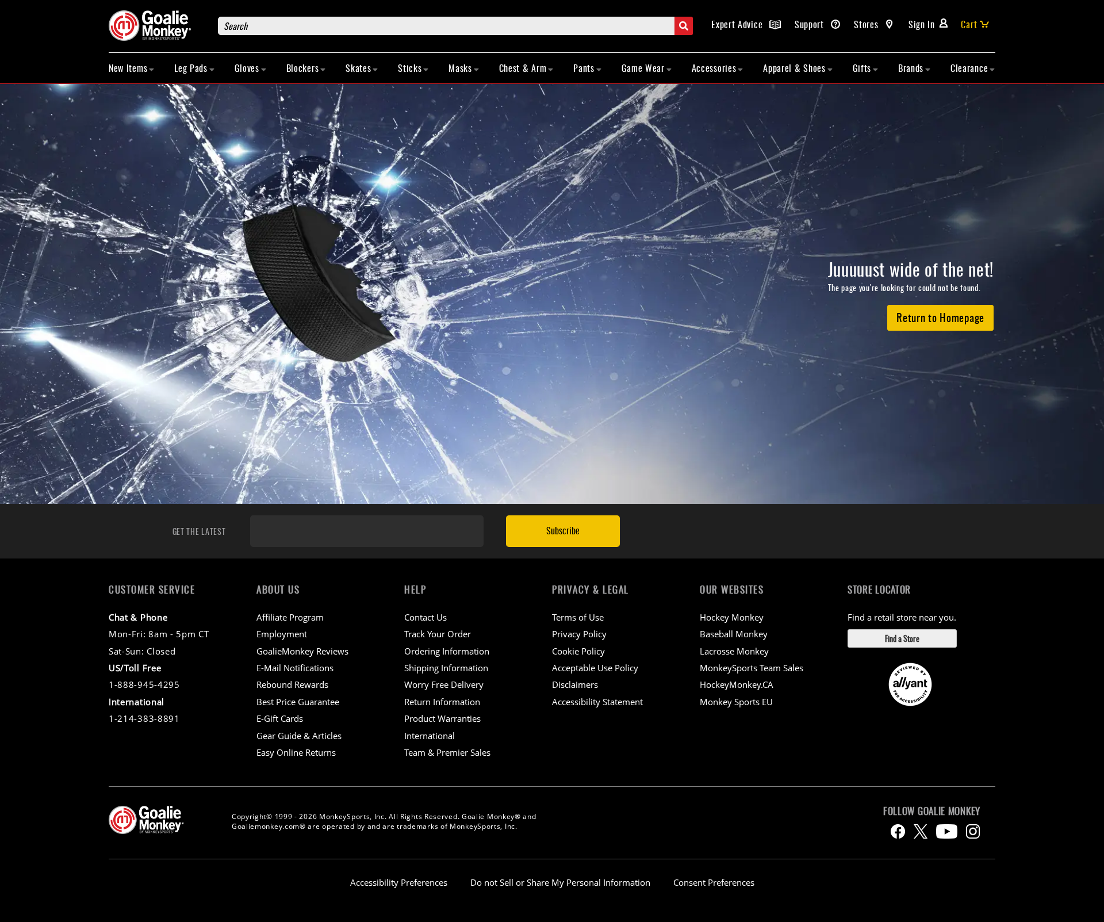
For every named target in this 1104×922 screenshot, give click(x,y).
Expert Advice (738, 24)
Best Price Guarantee (297, 701)
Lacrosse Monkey (734, 651)
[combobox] (455, 26)
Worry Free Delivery (444, 684)
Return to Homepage (940, 317)
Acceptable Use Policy (595, 668)
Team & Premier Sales (447, 752)
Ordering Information (446, 651)
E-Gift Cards (279, 718)
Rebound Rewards (292, 684)
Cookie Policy (578, 651)
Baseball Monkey (734, 634)
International (429, 735)
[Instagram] (973, 831)
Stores (867, 24)
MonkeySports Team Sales (751, 668)
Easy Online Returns (296, 752)
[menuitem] (132, 68)
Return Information (442, 701)
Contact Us (425, 617)
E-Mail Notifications (295, 668)
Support (811, 24)
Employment (281, 634)
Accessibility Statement (597, 701)
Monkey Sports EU (736, 701)
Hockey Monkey (732, 617)
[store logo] (157, 25)
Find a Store (902, 638)
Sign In (921, 24)
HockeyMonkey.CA (736, 684)
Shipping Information (446, 668)
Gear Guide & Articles (299, 735)
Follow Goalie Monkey (931, 811)
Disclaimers (575, 684)
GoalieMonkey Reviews (302, 651)
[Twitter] (920, 831)
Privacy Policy (579, 634)
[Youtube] (946, 831)
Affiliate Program (290, 617)
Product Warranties (442, 718)
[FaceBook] (898, 831)
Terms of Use (578, 617)
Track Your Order (437, 634)
